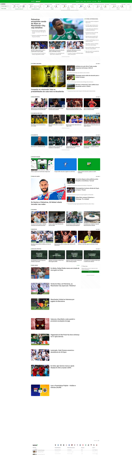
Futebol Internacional (71, 447)
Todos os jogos (3, 8)
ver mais (97, 96)
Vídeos (85, 1)
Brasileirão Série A (58, 449)
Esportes (82, 447)
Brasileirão (78, 1)
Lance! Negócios (95, 449)
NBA (82, 449)
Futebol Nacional (57, 447)
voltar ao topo (96, 440)
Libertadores (69, 449)
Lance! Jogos (94, 1)
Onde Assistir (89, 1)
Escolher (90, 271)
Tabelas (81, 1)
